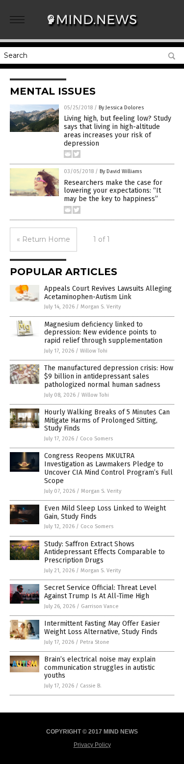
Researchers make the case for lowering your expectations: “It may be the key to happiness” (113, 191)
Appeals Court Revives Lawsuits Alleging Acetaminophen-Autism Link (108, 292)
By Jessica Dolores (121, 107)
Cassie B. (91, 686)
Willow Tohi (93, 351)
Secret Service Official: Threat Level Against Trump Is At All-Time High (100, 592)
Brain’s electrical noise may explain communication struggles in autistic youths (100, 667)
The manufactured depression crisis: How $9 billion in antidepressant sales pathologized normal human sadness (108, 376)
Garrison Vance (100, 606)
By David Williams (121, 171)
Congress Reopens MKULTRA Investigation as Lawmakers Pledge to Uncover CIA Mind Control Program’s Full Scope (108, 468)
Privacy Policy (92, 744)
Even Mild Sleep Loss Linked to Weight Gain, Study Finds (105, 512)
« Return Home (43, 239)
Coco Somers (96, 438)
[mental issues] (92, 28)
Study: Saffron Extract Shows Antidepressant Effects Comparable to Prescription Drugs (104, 552)
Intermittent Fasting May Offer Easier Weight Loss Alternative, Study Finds (102, 627)
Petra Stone (94, 642)
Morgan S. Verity (100, 307)
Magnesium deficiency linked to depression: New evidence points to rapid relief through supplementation (103, 332)
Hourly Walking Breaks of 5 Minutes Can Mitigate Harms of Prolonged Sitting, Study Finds (107, 420)
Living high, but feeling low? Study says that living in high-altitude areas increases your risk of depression (117, 130)
